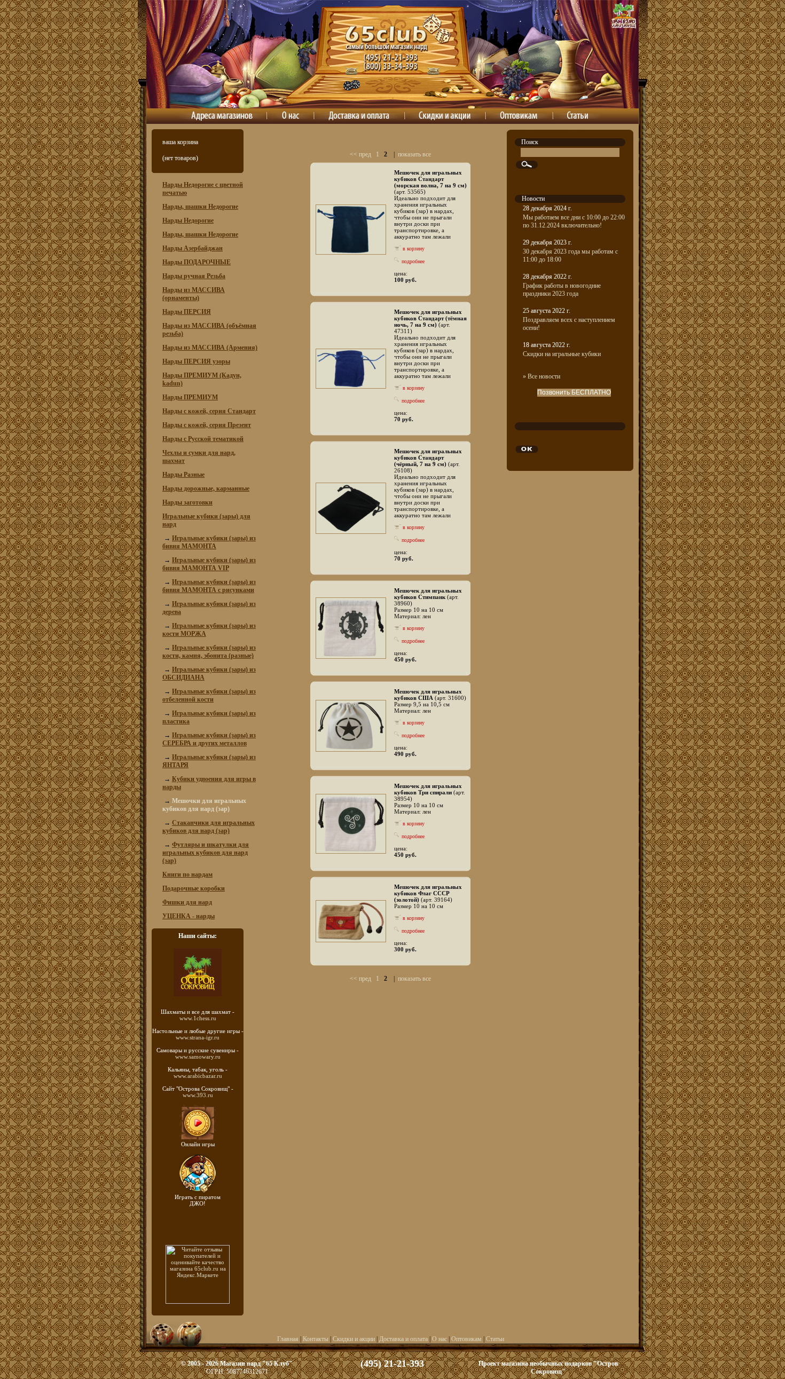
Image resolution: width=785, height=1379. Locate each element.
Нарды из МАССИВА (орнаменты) (193, 294)
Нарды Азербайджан (192, 248)
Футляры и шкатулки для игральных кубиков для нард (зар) (205, 852)
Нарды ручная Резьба (193, 276)
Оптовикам (466, 1339)
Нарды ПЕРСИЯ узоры (196, 361)
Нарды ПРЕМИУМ (190, 397)
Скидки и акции (354, 1339)
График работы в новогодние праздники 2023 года (562, 289)
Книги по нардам (187, 874)
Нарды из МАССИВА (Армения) (209, 347)
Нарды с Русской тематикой (203, 439)
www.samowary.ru (198, 1056)
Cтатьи (495, 1339)
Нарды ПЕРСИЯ (186, 312)
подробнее (412, 261)
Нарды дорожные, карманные (205, 488)
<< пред (360, 154)
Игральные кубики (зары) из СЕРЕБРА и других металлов (209, 739)
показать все (414, 154)
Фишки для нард (187, 902)
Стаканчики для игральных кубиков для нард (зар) (208, 826)
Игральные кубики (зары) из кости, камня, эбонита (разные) (209, 651)
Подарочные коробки (193, 888)
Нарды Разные (183, 474)
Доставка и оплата (403, 1339)
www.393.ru (198, 1095)
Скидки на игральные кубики (562, 354)
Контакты (315, 1339)
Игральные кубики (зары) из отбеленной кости (209, 695)
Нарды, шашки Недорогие (200, 206)
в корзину (413, 248)
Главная (288, 1339)
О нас (439, 1339)
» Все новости (541, 376)
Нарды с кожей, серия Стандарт (209, 411)
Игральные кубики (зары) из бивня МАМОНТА (209, 542)
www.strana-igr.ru (197, 1037)
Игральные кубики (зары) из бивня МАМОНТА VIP (209, 564)
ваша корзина (180, 142)
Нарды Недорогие (188, 220)
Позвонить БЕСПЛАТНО (574, 392)
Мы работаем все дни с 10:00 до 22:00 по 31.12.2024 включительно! (574, 221)
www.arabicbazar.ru (198, 1076)
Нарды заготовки (187, 502)
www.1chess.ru (197, 1018)
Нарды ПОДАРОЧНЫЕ (196, 262)
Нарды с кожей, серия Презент (206, 425)
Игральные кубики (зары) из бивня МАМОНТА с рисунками (209, 586)
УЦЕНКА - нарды (188, 916)
